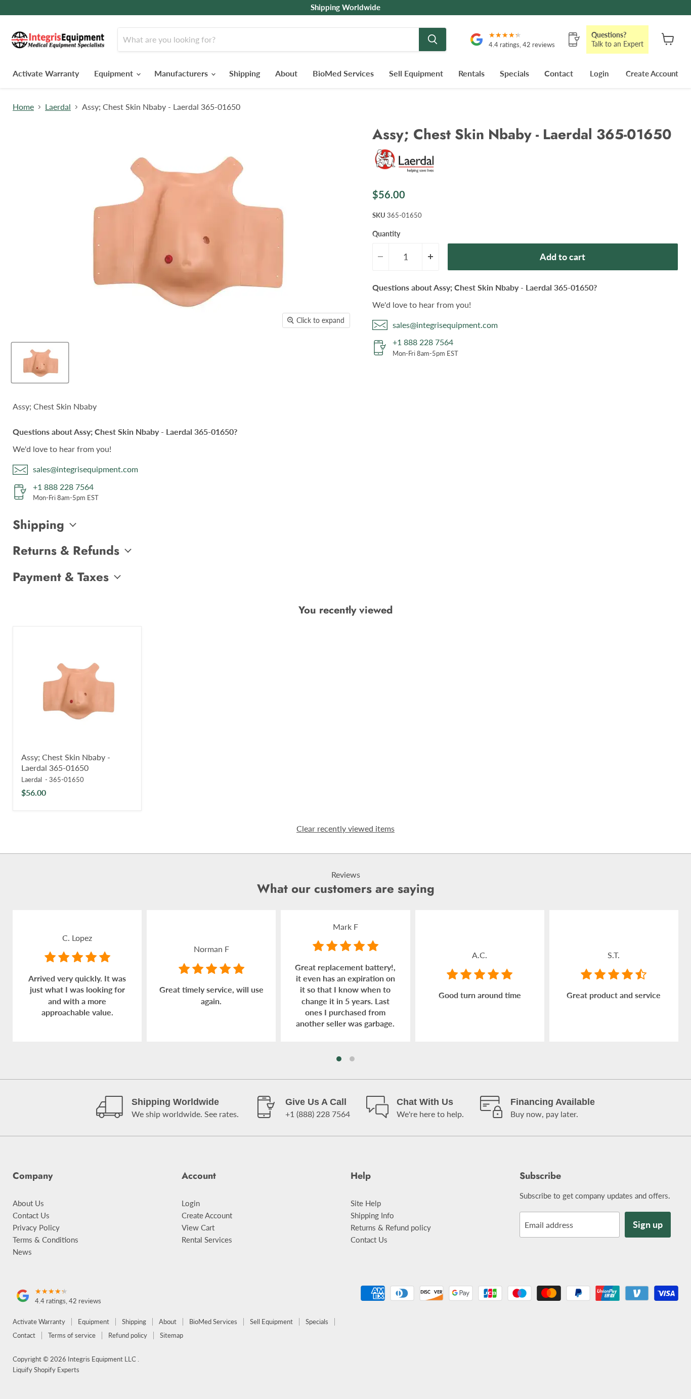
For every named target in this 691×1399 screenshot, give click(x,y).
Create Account (652, 73)
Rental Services (207, 1239)
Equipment (114, 73)
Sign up (648, 1224)
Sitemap (171, 1335)
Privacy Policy (36, 1227)
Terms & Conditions (45, 1239)
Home (23, 106)
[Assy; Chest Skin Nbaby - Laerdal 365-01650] (77, 691)
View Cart (198, 1227)
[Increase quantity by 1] (430, 257)
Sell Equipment (416, 73)
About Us (28, 1203)
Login (599, 73)
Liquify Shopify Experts (46, 1370)
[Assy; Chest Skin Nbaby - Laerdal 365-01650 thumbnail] (40, 363)
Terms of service (72, 1335)
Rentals (471, 73)
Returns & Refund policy (391, 1227)
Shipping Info (372, 1215)
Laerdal (58, 106)
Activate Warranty (46, 73)
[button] (338, 1058)
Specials (514, 73)
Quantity (386, 234)
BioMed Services (343, 73)
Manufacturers (182, 73)
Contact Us (31, 1215)
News (22, 1251)
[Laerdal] (405, 174)
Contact (558, 73)
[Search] (432, 39)
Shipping (244, 73)
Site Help (366, 1203)
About (286, 73)
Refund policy (127, 1335)
